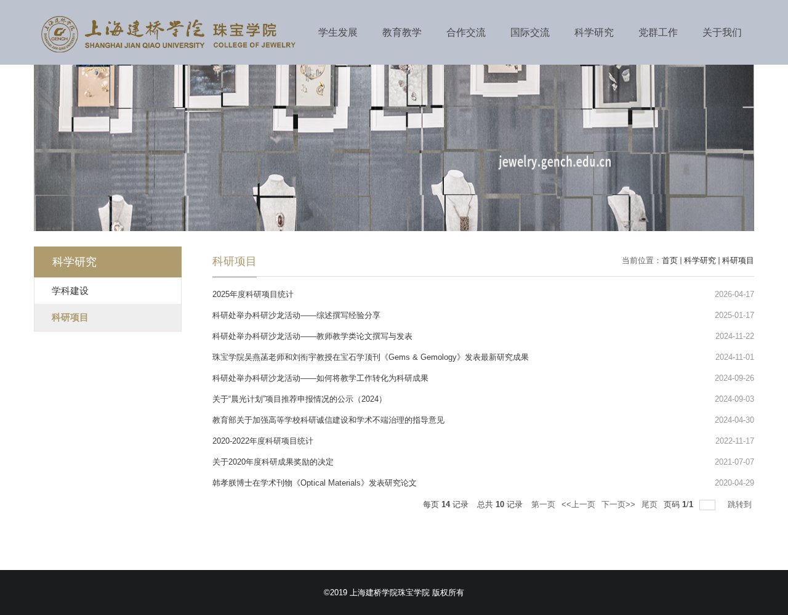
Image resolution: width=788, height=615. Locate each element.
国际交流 (530, 32)
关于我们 (722, 32)
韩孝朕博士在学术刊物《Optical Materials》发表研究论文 (314, 482)
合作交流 (466, 32)
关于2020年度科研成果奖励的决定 (273, 461)
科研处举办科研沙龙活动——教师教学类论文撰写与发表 (312, 336)
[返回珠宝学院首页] (168, 51)
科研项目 (738, 260)
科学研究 (594, 32)
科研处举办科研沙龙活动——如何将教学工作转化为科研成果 (320, 378)
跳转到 (741, 504)
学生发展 (338, 32)
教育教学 (402, 32)
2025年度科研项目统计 (253, 294)
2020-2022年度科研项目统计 (262, 441)
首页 (670, 260)
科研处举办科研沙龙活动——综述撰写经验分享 (296, 315)
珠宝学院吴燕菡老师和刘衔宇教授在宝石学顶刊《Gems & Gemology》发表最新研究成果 (370, 357)
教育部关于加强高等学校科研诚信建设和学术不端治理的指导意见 (328, 420)
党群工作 (658, 32)
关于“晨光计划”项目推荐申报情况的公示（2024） (299, 399)
